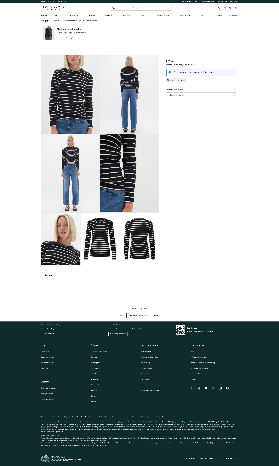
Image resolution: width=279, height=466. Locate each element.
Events (93, 402)
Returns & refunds (47, 399)
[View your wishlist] (230, 7)
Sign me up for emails (118, 334)
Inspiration (94, 390)
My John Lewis (222, 2)
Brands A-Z (95, 385)
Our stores (234, 2)
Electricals (108, 15)
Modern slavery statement (108, 417)
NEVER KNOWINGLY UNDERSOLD (54, 1)
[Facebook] (192, 389)
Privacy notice (124, 417)
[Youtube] (206, 389)
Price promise (45, 374)
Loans (143, 385)
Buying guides (95, 363)
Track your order (47, 394)
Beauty (143, 15)
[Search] (113, 7)
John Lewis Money (208, 2)
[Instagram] (220, 389)
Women (44, 15)
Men (55, 15)
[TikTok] (227, 389)
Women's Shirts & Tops (72, 21)
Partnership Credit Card (149, 357)
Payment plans (146, 351)
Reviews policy (167, 417)
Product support (47, 363)
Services (94, 357)
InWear (122, 315)
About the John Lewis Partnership (203, 363)
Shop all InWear (91, 21)
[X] (199, 389)
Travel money (145, 363)
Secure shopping (64, 417)
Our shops (44, 368)
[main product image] (50, 33)
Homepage (45, 21)
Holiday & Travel (185, 15)
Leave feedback (48, 334)
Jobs (192, 351)
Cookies (135, 417)
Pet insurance (146, 374)
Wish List (94, 379)
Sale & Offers (233, 15)
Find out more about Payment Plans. (53, 431)
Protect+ (194, 379)
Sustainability (144, 417)
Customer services (47, 357)
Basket (93, 374)
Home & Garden (72, 15)
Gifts (202, 15)
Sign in (220, 8)
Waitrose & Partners (198, 357)
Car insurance (145, 379)
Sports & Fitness (163, 15)
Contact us (45, 351)
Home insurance (146, 368)
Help (196, 2)
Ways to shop (185, 2)
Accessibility (155, 417)
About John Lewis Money (150, 390)
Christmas (218, 15)
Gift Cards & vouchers (99, 351)
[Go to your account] (225, 7)
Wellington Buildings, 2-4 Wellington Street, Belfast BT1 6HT (61, 429)
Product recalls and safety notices (84, 417)
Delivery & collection (48, 388)
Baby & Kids (127, 15)
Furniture (91, 15)
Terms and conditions (48, 417)
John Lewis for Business (199, 368)
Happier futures (196, 374)
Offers (93, 396)
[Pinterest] (213, 389)
